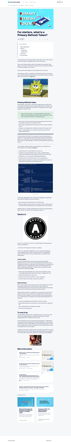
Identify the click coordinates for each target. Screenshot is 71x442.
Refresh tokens (24, 51)
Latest (9, 5)
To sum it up (22, 53)
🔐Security (27, 5)
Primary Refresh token (24, 46)
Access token (24, 50)
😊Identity (31, 5)
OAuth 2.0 (22, 48)
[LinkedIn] (60, 2)
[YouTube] (58, 2)
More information (23, 55)
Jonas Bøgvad (22, 38)
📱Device (22, 5)
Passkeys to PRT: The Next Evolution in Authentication (44, 410)
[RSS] (62, 2)
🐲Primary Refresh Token (15, 5)
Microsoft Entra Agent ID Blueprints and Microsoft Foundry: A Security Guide (25, 410)
